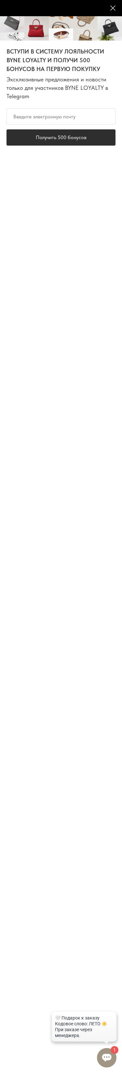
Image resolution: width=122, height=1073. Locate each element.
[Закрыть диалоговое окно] (113, 8)
